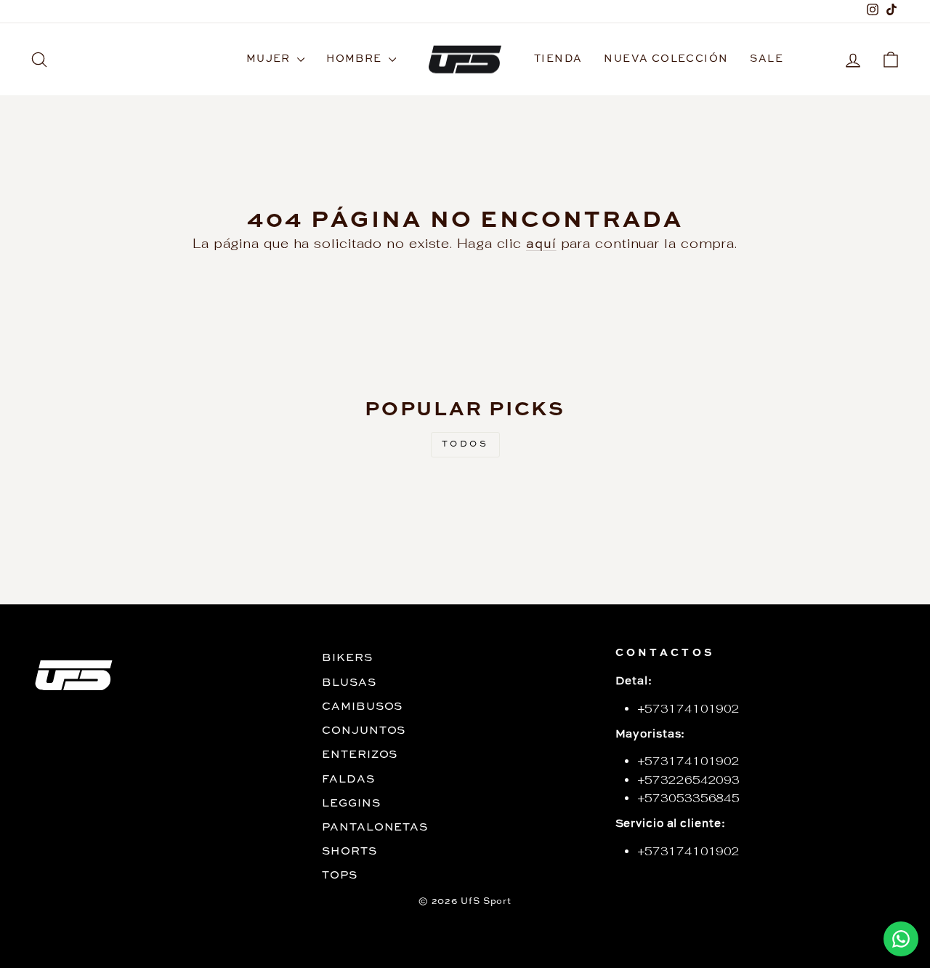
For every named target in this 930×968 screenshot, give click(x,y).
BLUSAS (349, 683)
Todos (465, 444)
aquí (541, 244)
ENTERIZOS (359, 755)
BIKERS (347, 658)
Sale (766, 59)
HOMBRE (355, 59)
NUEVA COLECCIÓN (666, 59)
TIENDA (558, 59)
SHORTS (349, 851)
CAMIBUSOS (362, 707)
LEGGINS (351, 803)
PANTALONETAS (375, 827)
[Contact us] (901, 938)
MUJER (270, 59)
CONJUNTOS (363, 731)
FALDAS (348, 779)
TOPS (339, 875)
